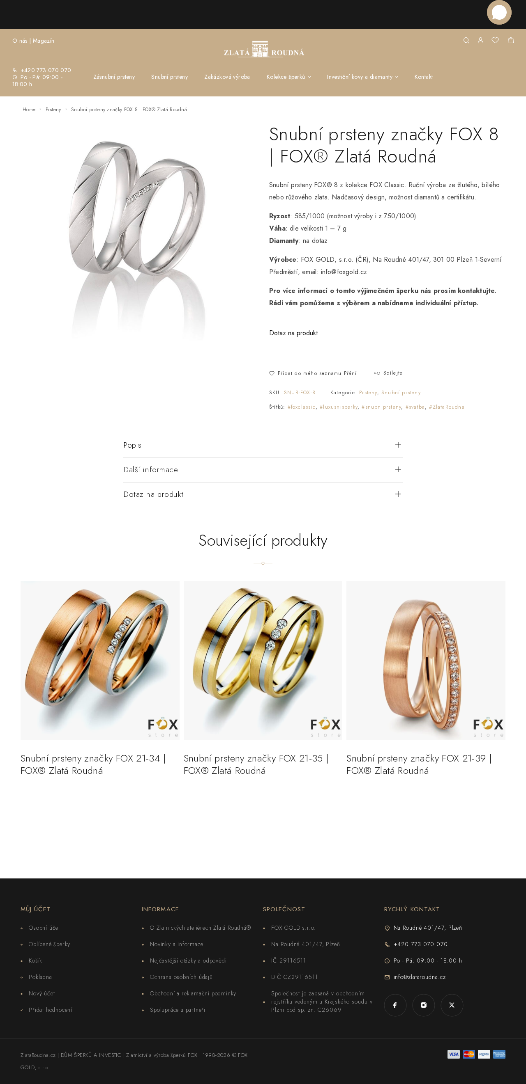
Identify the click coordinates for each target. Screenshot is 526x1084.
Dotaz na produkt (293, 333)
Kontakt (424, 77)
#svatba (415, 407)
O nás (20, 41)
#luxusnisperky (339, 407)
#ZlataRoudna (446, 407)
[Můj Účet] (480, 40)
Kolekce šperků (286, 77)
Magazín (43, 41)
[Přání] (495, 41)
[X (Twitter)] (452, 1005)
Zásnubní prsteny (114, 77)
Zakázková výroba (227, 77)
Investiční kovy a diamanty (359, 77)
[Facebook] (395, 1005)
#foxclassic (302, 407)
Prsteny (53, 109)
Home (29, 109)
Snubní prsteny (169, 77)
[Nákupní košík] (511, 41)
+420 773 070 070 (46, 70)
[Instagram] (423, 1005)
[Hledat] (466, 40)
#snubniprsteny (381, 407)
